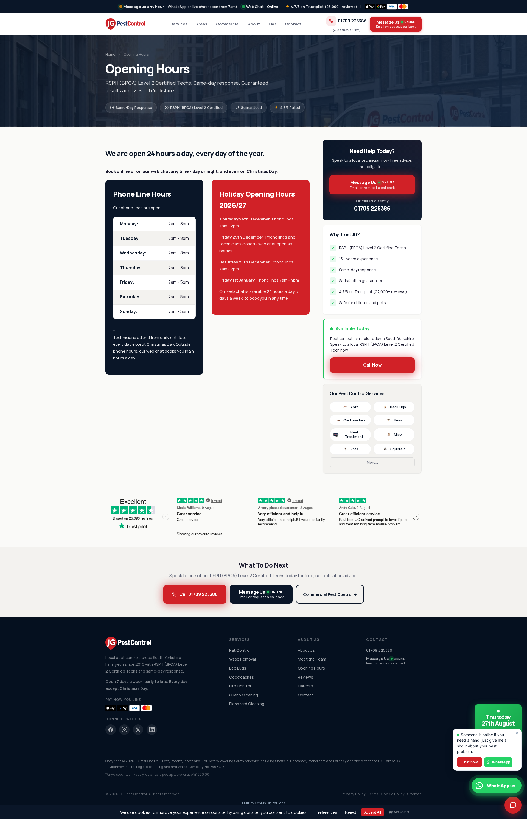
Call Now (372, 365)
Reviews (305, 677)
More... (372, 462)
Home (110, 54)
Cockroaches (354, 420)
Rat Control (239, 650)
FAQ (272, 24)
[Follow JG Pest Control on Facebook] (110, 729)
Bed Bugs (398, 407)
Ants (354, 407)
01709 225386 (352, 21)
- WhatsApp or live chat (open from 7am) (180, 6)
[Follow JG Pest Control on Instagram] (124, 729)
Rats (354, 449)
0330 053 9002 (348, 30)
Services (178, 24)
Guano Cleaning (243, 695)
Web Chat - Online (262, 6)
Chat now (470, 762)
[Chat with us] (513, 805)
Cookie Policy (393, 793)
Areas (201, 24)
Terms (373, 793)
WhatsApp (501, 762)
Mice (398, 434)
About (254, 24)
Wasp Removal (242, 659)
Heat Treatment (354, 434)
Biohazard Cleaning (246, 703)
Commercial (228, 24)
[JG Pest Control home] (125, 24)
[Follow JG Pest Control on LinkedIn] (152, 729)
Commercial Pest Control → (330, 594)
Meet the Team (312, 659)
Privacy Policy (354, 793)
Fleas (398, 420)
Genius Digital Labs (270, 803)
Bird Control (240, 685)
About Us (306, 650)
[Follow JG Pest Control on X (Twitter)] (138, 729)
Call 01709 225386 (198, 594)
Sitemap (414, 793)
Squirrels (397, 449)
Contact (293, 24)
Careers (305, 685)
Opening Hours (311, 668)
